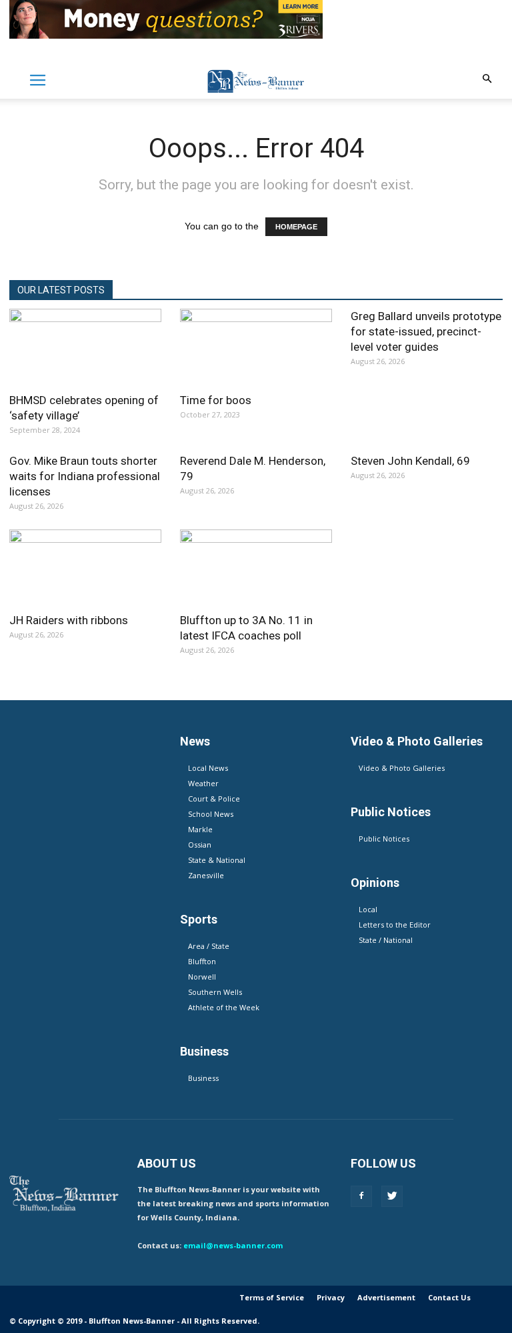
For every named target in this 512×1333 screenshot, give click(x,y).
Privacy (331, 1297)
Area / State (208, 946)
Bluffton (202, 961)
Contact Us (449, 1297)
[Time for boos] (256, 346)
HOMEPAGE (296, 227)
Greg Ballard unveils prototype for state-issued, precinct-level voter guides (426, 331)
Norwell (202, 977)
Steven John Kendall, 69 (410, 460)
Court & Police (214, 799)
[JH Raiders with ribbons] (85, 567)
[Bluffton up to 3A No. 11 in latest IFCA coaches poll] (256, 567)
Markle (200, 829)
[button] (487, 79)
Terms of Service (271, 1297)
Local (368, 909)
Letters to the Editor (395, 925)
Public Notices (384, 839)
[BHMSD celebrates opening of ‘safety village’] (85, 346)
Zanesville (206, 875)
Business (203, 1078)
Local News (208, 768)
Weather (203, 783)
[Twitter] (392, 1196)
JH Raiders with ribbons (68, 620)
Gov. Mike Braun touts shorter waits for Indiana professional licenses (84, 476)
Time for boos (215, 400)
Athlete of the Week (223, 1007)
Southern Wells (215, 992)
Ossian (199, 845)
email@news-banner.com (233, 1245)
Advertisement (386, 1297)
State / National (386, 940)
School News (210, 814)
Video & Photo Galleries (402, 768)
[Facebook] (361, 1196)
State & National (216, 860)
